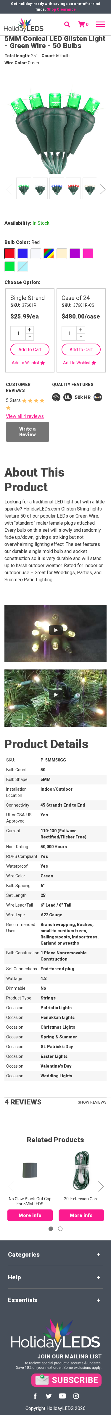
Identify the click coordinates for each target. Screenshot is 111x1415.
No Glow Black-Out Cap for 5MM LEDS (30, 1201)
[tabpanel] (23, 189)
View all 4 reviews (25, 416)
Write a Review (27, 431)
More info (30, 1215)
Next (102, 189)
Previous (9, 189)
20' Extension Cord (81, 1198)
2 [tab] (60, 1229)
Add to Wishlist (26, 362)
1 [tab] (51, 1229)
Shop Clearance (61, 9)
